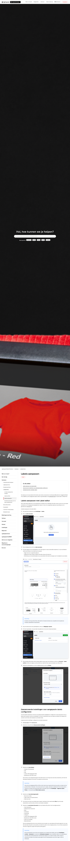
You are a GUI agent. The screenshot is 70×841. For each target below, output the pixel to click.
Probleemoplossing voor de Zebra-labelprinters (10, 501)
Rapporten (4, 530)
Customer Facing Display (8, 509)
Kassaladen (5, 507)
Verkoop (4, 518)
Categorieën (36, 1)
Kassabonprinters (7, 487)
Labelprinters (6, 489)
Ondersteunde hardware (8, 482)
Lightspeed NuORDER (7, 536)
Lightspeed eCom (6, 533)
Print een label (26, 722)
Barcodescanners (6, 504)
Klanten (3, 524)
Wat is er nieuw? (29, 1)
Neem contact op (49, 1)
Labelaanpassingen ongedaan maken (30, 489)
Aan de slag (4, 476)
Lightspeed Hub (52, 496)
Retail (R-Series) (15, 2)
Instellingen (4, 527)
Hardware (4, 480)
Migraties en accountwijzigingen (6, 544)
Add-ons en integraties (7, 539)
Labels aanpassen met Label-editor (29, 486)
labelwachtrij (34, 722)
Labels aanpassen (8, 498)
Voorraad (4, 521)
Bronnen (42, 1)
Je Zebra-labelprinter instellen (8, 493)
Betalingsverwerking (6, 515)
